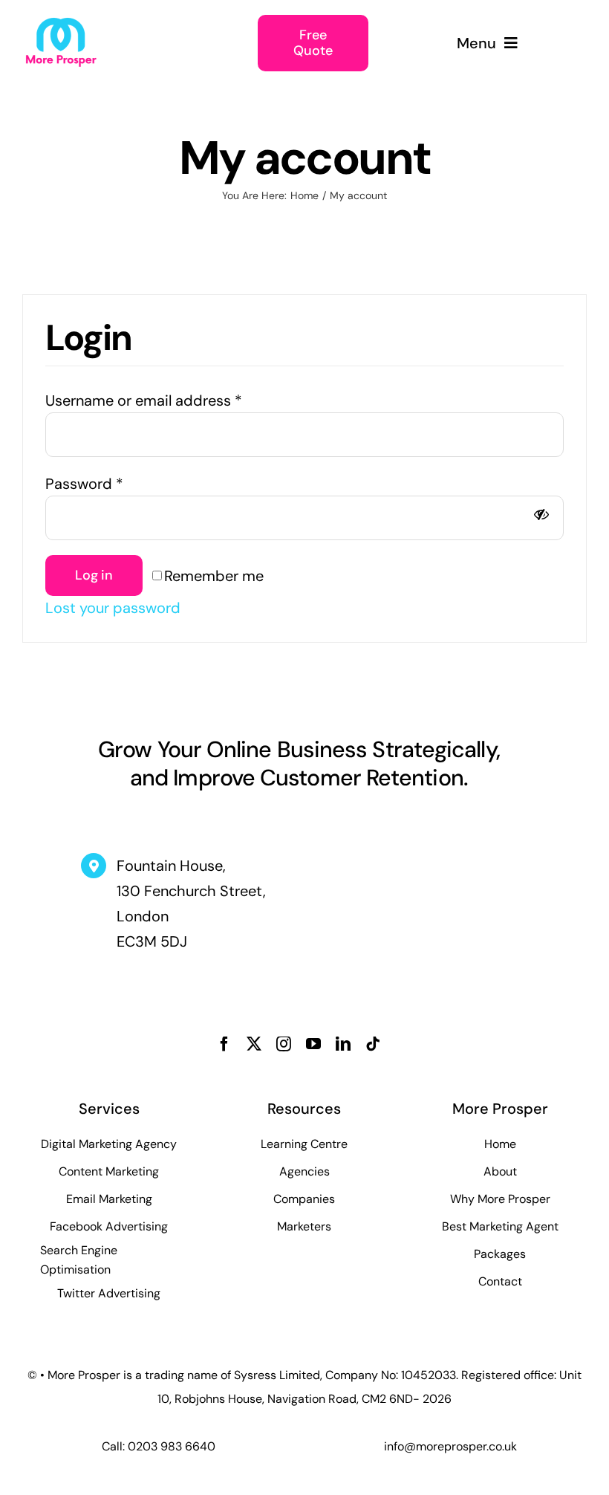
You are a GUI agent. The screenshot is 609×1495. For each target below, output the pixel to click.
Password (84, 483)
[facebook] (224, 1044)
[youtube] (313, 1044)
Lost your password (112, 607)
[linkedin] (343, 1044)
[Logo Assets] (61, 23)
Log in (94, 575)
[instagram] (283, 1044)
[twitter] (254, 1044)
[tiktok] (372, 1044)
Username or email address (143, 400)
